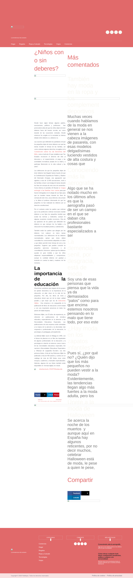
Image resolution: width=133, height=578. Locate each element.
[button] (120, 44)
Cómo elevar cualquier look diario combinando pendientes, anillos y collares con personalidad (109, 556)
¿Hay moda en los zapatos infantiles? (82, 338)
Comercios (68, 44)
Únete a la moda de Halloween (80, 408)
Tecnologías (48, 44)
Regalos (22, 44)
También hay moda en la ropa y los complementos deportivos (86, 95)
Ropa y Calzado (34, 44)
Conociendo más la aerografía (82, 176)
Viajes (58, 44)
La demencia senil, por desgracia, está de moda (80, 257)
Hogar (13, 44)
